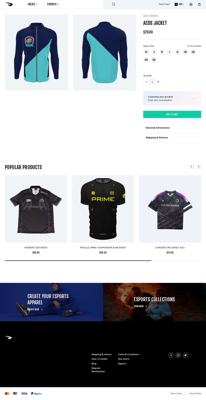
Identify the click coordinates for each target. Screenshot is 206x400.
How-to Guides (99, 358)
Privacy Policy (195, 393)
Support (122, 363)
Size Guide (195, 46)
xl (178, 52)
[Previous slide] (191, 166)
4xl (146, 59)
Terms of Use (176, 393)
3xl (193, 52)
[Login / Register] (191, 4)
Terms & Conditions (128, 354)
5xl (154, 59)
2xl (185, 52)
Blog (94, 363)
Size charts (123, 358)
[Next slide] (198, 166)
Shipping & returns (101, 354)
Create (31, 4)
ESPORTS (52, 4)
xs (146, 52)
